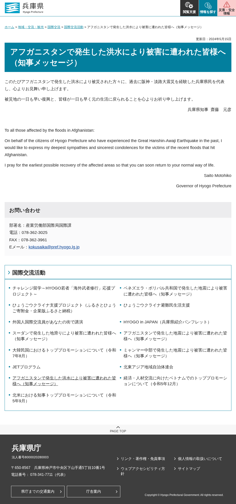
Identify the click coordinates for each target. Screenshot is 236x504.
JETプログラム (26, 367)
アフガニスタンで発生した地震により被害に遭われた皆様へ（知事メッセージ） (175, 336)
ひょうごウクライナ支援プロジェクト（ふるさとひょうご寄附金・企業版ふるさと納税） (64, 308)
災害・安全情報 (227, 11)
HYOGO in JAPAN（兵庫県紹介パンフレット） (168, 322)
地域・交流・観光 (31, 27)
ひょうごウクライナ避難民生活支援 (157, 305)
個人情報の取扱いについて (200, 459)
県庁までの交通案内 (37, 491)
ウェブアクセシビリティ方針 (143, 471)
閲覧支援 (189, 12)
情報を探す (208, 12)
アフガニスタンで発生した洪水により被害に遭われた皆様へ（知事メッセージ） (64, 381)
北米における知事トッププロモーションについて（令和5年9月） (64, 398)
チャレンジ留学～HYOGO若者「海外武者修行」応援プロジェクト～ (63, 291)
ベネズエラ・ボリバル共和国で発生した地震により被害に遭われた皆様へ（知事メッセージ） (175, 291)
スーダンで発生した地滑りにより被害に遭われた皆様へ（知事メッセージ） (64, 336)
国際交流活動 (73, 27)
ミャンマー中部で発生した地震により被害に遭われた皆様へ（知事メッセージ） (175, 353)
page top (118, 431)
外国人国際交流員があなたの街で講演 (47, 322)
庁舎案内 (93, 491)
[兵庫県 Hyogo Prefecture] (24, 8)
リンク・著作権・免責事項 (143, 459)
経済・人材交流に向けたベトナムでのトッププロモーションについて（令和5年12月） (175, 381)
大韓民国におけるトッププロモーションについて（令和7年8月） (64, 353)
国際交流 (53, 27)
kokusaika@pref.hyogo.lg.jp (54, 247)
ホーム (9, 27)
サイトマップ (189, 469)
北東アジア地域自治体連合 (148, 367)
